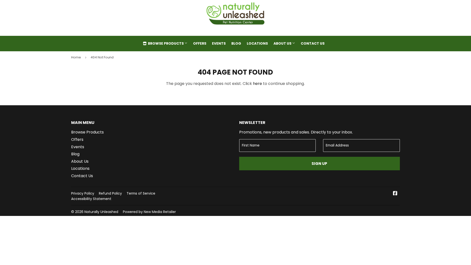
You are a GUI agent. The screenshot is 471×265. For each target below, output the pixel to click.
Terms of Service (141, 193)
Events (219, 43)
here (257, 83)
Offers (199, 43)
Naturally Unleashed (101, 211)
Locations (257, 43)
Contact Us (313, 43)
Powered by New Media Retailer (149, 211)
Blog (236, 43)
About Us (283, 43)
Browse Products (165, 43)
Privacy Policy (82, 193)
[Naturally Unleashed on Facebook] (395, 194)
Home (76, 57)
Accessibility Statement (91, 198)
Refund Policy (110, 193)
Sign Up (319, 163)
